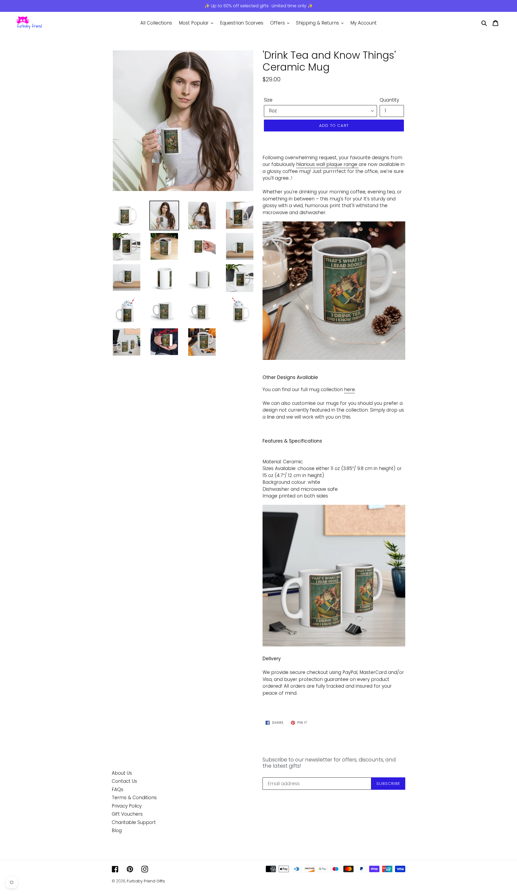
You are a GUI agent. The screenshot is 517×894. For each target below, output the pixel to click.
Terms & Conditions (134, 797)
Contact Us (124, 781)
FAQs (117, 789)
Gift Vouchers (127, 814)
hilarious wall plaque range (326, 164)
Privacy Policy (127, 806)
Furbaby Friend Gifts (146, 881)
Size (268, 100)
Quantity (389, 100)
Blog (117, 830)
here (349, 389)
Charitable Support (134, 822)
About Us (122, 773)
